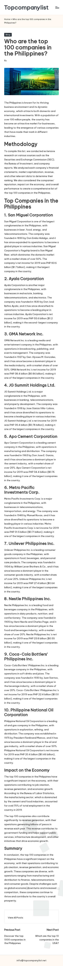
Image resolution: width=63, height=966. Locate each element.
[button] (15, 917)
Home (7, 19)
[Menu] (57, 7)
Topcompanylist (26, 7)
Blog (8, 34)
